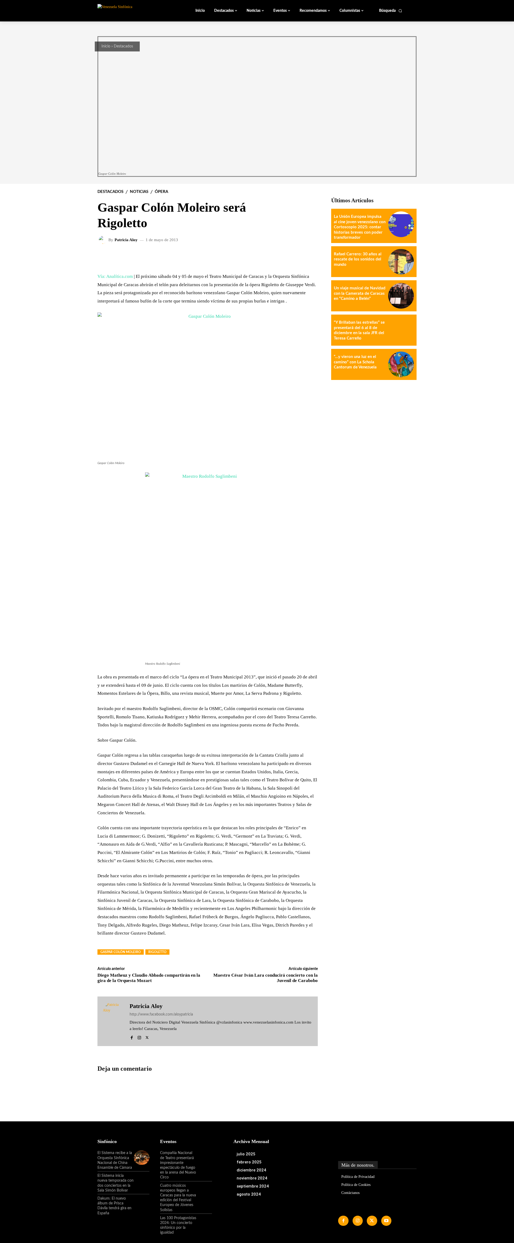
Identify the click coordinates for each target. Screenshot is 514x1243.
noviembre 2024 (252, 1178)
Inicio (105, 46)
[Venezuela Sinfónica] (133, 10)
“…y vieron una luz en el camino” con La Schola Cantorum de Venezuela (355, 362)
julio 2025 (246, 1154)
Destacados (123, 46)
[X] (147, 1037)
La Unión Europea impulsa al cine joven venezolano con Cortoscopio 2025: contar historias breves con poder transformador (360, 227)
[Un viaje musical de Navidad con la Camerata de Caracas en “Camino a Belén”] (401, 296)
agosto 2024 (249, 1194)
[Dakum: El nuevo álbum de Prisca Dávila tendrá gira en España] (141, 1203)
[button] (390, 10)
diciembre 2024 (251, 1170)
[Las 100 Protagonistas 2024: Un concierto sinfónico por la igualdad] (204, 1223)
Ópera (161, 192)
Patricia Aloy (126, 240)
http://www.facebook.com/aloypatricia (161, 1014)
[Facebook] (132, 1037)
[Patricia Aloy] (103, 240)
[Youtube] (386, 1221)
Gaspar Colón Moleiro (120, 952)
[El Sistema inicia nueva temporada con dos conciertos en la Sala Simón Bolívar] (141, 1180)
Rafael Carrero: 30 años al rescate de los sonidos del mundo (357, 259)
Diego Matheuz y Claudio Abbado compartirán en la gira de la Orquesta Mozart (148, 978)
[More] (309, 257)
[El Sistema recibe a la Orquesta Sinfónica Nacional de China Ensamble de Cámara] (141, 1157)
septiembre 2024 (253, 1186)
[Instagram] (139, 1037)
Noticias (139, 192)
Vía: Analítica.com (115, 276)
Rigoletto (157, 952)
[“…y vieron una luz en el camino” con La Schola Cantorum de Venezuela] (401, 364)
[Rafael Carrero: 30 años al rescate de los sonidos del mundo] (401, 262)
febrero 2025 (249, 1162)
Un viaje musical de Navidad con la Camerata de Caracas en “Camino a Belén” (360, 293)
